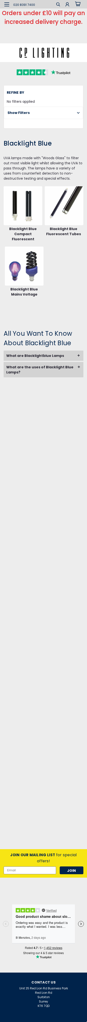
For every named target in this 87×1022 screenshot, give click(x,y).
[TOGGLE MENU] (6, 4)
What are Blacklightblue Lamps (35, 355)
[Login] (67, 5)
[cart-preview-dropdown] (77, 4)
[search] (58, 5)
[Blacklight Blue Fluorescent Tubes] (64, 205)
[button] (43, 113)
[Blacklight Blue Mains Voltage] (24, 266)
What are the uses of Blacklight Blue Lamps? (39, 370)
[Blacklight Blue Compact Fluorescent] (23, 205)
